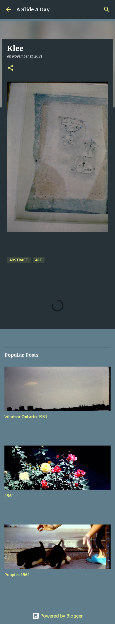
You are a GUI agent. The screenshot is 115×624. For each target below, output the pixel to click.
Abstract (18, 260)
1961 (9, 495)
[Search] (106, 9)
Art (38, 260)
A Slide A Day (33, 9)
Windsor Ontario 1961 (25, 416)
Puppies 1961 (17, 574)
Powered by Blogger (61, 615)
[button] (10, 68)
